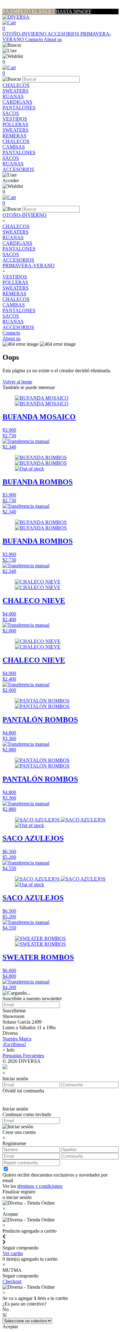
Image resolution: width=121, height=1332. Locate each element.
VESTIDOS (14, 118)
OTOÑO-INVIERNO (24, 33)
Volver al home (17, 381)
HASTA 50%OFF (74, 11)
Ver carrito (12, 1253)
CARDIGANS (17, 102)
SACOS (10, 113)
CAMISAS (13, 147)
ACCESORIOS (63, 33)
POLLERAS (15, 124)
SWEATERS (15, 90)
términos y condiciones (39, 1186)
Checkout (11, 1281)
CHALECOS (15, 85)
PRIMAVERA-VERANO (28, 265)
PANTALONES (18, 107)
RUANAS (13, 96)
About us (53, 39)
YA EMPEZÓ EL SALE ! (29, 11)
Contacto (34, 39)
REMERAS (14, 135)
